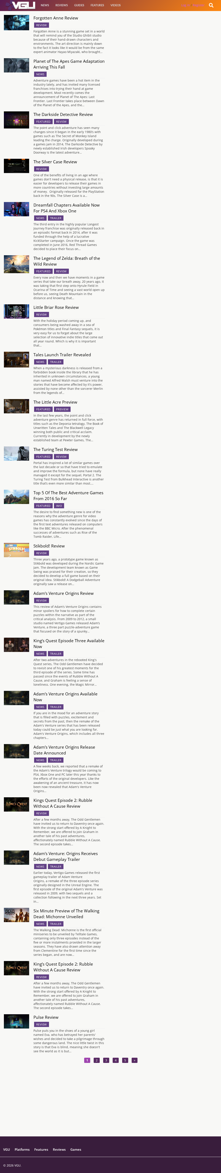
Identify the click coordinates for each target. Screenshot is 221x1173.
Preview (62, 409)
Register (199, 5)
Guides (79, 5)
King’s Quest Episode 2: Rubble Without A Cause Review (63, 967)
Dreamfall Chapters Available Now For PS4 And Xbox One (66, 208)
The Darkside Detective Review (63, 114)
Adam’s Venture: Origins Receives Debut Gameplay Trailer (65, 856)
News (45, 5)
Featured (43, 122)
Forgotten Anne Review (55, 18)
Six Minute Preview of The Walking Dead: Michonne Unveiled (66, 913)
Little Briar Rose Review (56, 307)
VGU (6, 1149)
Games (75, 1149)
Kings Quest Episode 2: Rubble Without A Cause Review (62, 803)
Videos (115, 5)
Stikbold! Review (49, 546)
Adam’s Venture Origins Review (63, 593)
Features (97, 5)
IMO (59, 506)
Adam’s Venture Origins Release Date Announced (64, 750)
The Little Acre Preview (55, 402)
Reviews (61, 5)
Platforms (22, 1149)
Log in (185, 5)
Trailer (56, 218)
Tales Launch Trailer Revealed (62, 355)
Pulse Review (45, 1017)
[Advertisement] (110, 1106)
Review (41, 25)
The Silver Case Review (55, 162)
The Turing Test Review (55, 449)
